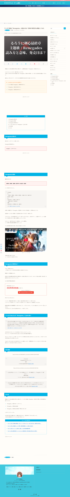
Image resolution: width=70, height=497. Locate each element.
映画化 (12, 30)
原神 (52, 39)
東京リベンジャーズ (55, 50)
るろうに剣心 (7, 30)
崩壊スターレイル (54, 37)
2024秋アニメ (54, 44)
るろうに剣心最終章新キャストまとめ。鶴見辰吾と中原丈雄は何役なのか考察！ (22, 431)
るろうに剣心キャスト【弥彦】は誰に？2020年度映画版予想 (19, 428)
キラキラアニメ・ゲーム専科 (12, 3)
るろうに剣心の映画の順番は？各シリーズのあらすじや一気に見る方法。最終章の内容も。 (24, 423)
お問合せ (38, 467)
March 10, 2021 (35, 386)
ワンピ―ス (54, 35)
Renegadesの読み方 (13, 119)
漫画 (53, 48)
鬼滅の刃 (53, 54)
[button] (8, 64)
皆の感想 (11, 126)
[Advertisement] (35, 15)
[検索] (65, 0)
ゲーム (53, 63)
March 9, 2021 (31, 363)
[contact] (63, 0)
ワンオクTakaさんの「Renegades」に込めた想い (18, 124)
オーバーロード (54, 59)
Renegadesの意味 (12, 121)
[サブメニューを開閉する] (64, 48)
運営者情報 (38, 469)
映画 (52, 65)
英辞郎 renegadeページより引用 (15, 206)
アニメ (53, 46)
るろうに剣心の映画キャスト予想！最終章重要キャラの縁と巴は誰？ (20, 426)
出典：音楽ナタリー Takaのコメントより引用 (15, 327)
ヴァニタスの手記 (55, 52)
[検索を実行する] (65, 28)
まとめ (10, 128)
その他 (53, 69)
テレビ (53, 67)
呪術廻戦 (53, 56)
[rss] (62, 0)
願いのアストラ (54, 41)
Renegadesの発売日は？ (13, 122)
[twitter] (61, 0)
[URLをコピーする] (43, 64)
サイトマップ (38, 472)
